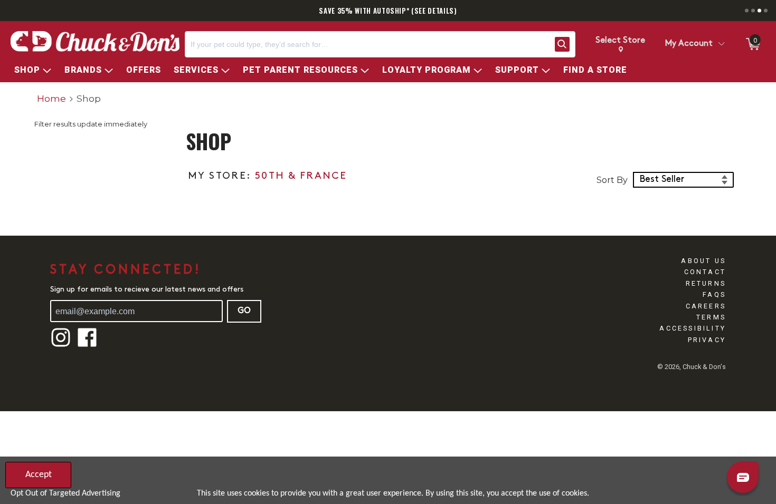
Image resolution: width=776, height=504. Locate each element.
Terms (711, 317)
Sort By (612, 180)
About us (703, 261)
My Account (689, 44)
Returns (706, 283)
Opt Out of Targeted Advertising (65, 493)
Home (51, 98)
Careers (706, 306)
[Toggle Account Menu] (721, 44)
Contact (705, 272)
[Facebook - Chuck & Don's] (87, 346)
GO (244, 311)
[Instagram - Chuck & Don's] (60, 346)
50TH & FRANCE (301, 176)
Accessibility (692, 328)
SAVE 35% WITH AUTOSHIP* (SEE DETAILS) (388, 10)
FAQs (714, 294)
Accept (38, 475)
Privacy (707, 340)
